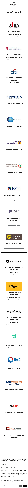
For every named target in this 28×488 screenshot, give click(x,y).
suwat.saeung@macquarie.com (14, 274)
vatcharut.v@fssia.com (14, 108)
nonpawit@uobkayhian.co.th (14, 442)
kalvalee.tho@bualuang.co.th (14, 59)
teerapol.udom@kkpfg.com (14, 225)
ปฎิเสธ (20, 486)
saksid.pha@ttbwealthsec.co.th (14, 394)
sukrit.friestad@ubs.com (14, 417)
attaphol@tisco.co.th (14, 370)
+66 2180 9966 (5, 464)
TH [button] (2, 3)
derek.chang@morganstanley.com (14, 324)
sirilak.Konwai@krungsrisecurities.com (14, 200)
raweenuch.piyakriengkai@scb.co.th (14, 154)
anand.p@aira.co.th (14, 36)
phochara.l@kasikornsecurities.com (14, 177)
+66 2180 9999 (5, 463)
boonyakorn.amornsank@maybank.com (14, 299)
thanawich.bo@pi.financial (14, 347)
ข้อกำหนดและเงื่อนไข (5, 473)
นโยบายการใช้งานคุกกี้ (9, 474)
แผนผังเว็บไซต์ (11, 476)
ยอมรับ (24, 486)
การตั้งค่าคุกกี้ (4, 486)
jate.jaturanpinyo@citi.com (14, 84)
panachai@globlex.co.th (14, 131)
